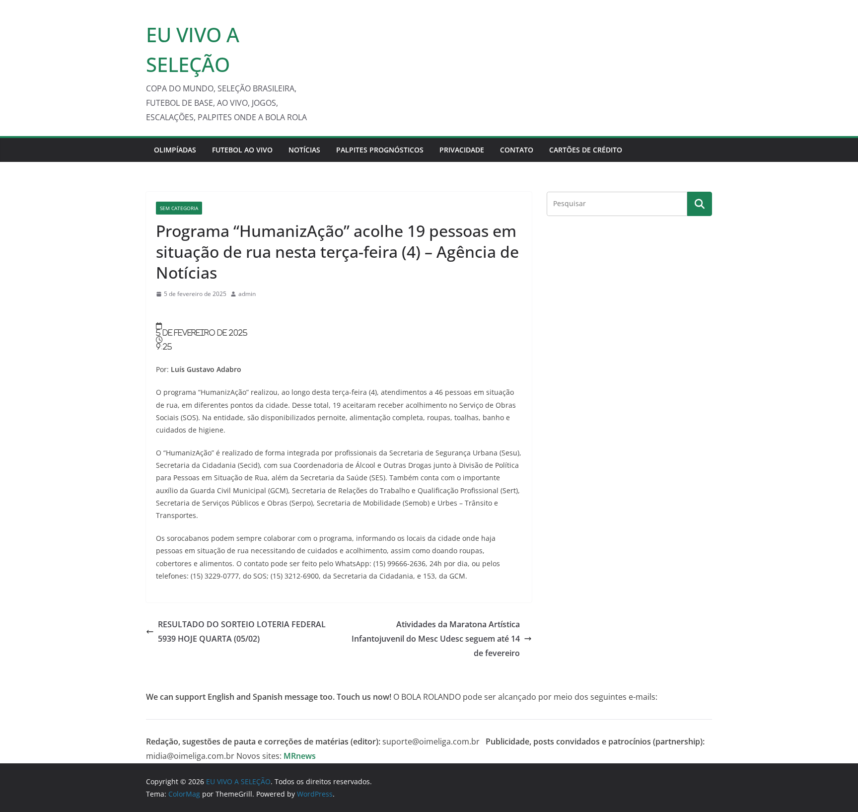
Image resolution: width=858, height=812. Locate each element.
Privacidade (461, 149)
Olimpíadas (175, 149)
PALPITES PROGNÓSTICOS (380, 149)
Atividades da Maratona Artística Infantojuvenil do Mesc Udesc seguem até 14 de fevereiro (436, 639)
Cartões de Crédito (585, 149)
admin (247, 294)
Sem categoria (179, 208)
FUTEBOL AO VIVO (242, 149)
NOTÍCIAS (304, 149)
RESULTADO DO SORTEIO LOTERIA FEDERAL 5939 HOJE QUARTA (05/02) (242, 631)
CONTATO (516, 149)
